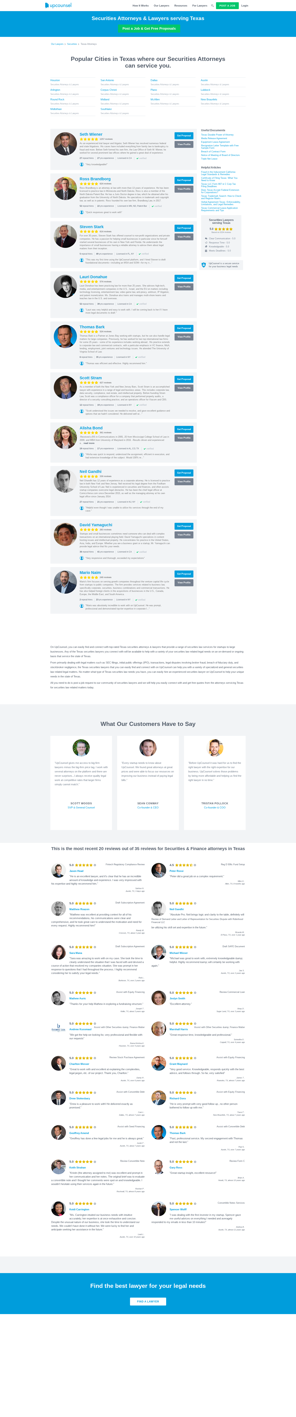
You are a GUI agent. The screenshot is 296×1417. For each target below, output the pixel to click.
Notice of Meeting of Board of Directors (220, 155)
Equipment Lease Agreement (215, 142)
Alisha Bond (91, 428)
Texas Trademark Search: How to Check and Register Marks (221, 197)
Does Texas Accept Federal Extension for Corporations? (220, 191)
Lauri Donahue (93, 277)
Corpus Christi (109, 89)
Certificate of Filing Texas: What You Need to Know (219, 179)
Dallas (154, 80)
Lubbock (205, 89)
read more (89, 443)
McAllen (155, 99)
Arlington (55, 89)
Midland (105, 99)
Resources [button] (180, 5)
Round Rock (57, 99)
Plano (154, 89)
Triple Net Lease (209, 158)
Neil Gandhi (90, 471)
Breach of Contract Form (213, 151)
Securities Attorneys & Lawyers (64, 84)
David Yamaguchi (96, 525)
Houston (55, 80)
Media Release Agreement (214, 138)
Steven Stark (92, 227)
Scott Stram (91, 378)
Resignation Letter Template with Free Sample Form (220, 146)
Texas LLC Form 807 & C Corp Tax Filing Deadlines (218, 185)
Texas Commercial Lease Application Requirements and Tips (219, 209)
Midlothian (56, 109)
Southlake (106, 109)
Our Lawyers (161, 5)
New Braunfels (209, 99)
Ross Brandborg (95, 179)
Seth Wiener (91, 134)
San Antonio (107, 80)
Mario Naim (90, 572)
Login (244, 5)
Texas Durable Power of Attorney (217, 134)
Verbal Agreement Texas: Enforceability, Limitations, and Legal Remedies (221, 203)
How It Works (141, 5)
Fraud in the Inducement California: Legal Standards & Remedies (218, 173)
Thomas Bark (92, 327)
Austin (204, 80)
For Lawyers (199, 5)
